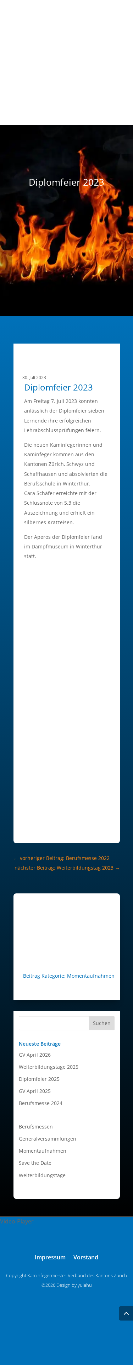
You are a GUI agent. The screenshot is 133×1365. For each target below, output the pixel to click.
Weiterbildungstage (42, 1175)
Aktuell (109, 92)
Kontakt (108, 102)
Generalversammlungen (47, 1138)
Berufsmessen (36, 1126)
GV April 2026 (35, 1054)
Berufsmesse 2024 (40, 1103)
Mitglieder (105, 73)
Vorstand (107, 63)
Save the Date (35, 1162)
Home (111, 54)
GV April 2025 (35, 1091)
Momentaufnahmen (91, 975)
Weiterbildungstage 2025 (48, 1066)
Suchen (102, 1023)
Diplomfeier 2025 (39, 1078)
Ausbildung (104, 83)
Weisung (108, 111)
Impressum (50, 1258)
